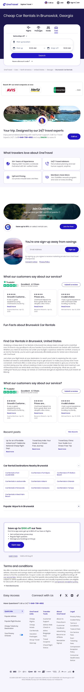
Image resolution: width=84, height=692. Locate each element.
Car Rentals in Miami (39, 481)
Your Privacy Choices (9, 634)
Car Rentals (34, 631)
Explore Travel (26, 4)
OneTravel (8, 70)
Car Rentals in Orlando (65, 481)
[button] (49, 3)
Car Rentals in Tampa (65, 488)
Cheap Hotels (32, 626)
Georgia (50, 70)
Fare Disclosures (12, 586)
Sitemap (33, 643)
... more (78, 90)
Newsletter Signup (61, 641)
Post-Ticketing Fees (73, 640)
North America (26, 70)
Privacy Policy (44, 262)
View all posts (73, 432)
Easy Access (11, 595)
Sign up (71, 249)
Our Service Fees (74, 633)
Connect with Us (42, 595)
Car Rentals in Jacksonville (15, 481)
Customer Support (47, 620)
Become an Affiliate (61, 635)
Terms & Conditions (74, 624)
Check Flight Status (47, 646)
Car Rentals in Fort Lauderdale (12, 474)
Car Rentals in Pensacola (14, 488)
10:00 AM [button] (32, 48)
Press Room (61, 622)
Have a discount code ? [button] (21, 61)
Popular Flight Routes (13, 621)
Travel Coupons (46, 640)
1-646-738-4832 (25, 137)
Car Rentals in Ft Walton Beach (66, 474)
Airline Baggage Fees (46, 633)
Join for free (68, 226)
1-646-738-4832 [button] (36, 603)
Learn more (42, 215)
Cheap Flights (32, 620)
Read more (10, 452)
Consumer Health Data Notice (75, 657)
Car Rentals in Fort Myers (40, 473)
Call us (74, 136)
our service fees (10, 577)
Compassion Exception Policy (75, 649)
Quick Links (9, 611)
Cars (16, 70)
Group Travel (34, 640)
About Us (60, 619)
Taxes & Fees (75, 629)
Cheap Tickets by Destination (11, 627)
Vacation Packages (33, 635)
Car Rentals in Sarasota (40, 488)
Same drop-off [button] (19, 36)
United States (39, 70)
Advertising (61, 631)
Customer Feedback (61, 626)
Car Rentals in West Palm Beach (15, 495)
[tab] (28, 28)
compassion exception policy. (66, 582)
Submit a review (71, 285)
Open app (15, 545)
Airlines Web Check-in (47, 626)
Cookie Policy (75, 620)
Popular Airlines (10, 616)
